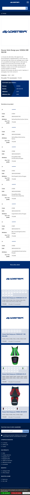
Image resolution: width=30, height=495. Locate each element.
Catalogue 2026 (6, 470)
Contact (4, 446)
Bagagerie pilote (6, 458)
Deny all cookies (17, 493)
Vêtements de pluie (6, 462)
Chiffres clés (5, 444)
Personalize (26, 493)
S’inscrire (25, 431)
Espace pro (5, 479)
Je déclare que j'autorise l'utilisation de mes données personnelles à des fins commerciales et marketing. (15, 435)
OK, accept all (5, 493)
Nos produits (5, 450)
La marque (4, 442)
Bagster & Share (5, 476)
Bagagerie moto (6, 456)
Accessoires (5, 464)
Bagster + (4, 467)
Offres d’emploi (5, 472)
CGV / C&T (4, 481)
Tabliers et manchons (7, 460)
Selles (3, 453)
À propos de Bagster (7, 439)
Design (4, 13)
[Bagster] (15, 3)
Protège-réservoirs (6, 455)
